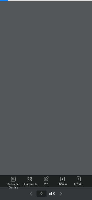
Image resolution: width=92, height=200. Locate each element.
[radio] (13, 181)
